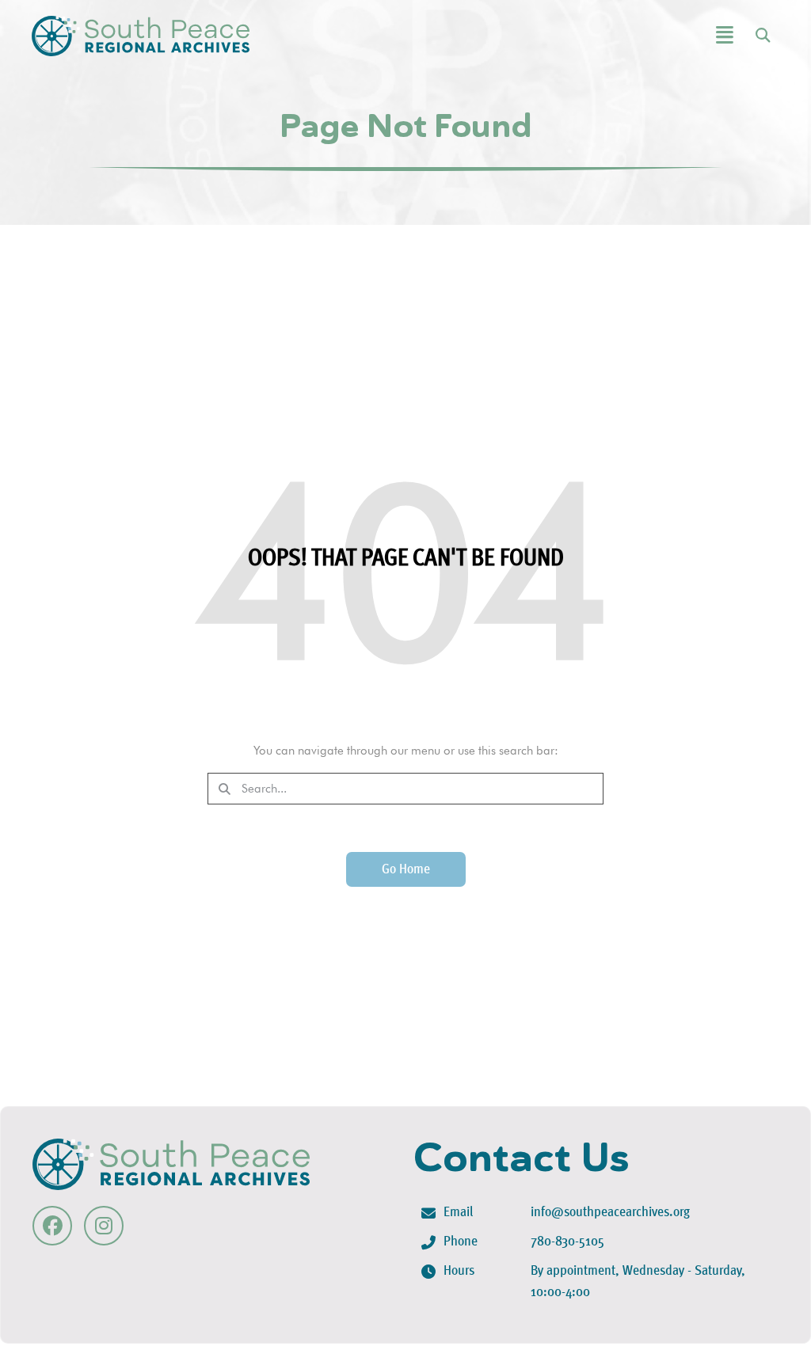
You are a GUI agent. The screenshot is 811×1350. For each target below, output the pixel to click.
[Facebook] (52, 1225)
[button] (664, 36)
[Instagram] (104, 1225)
